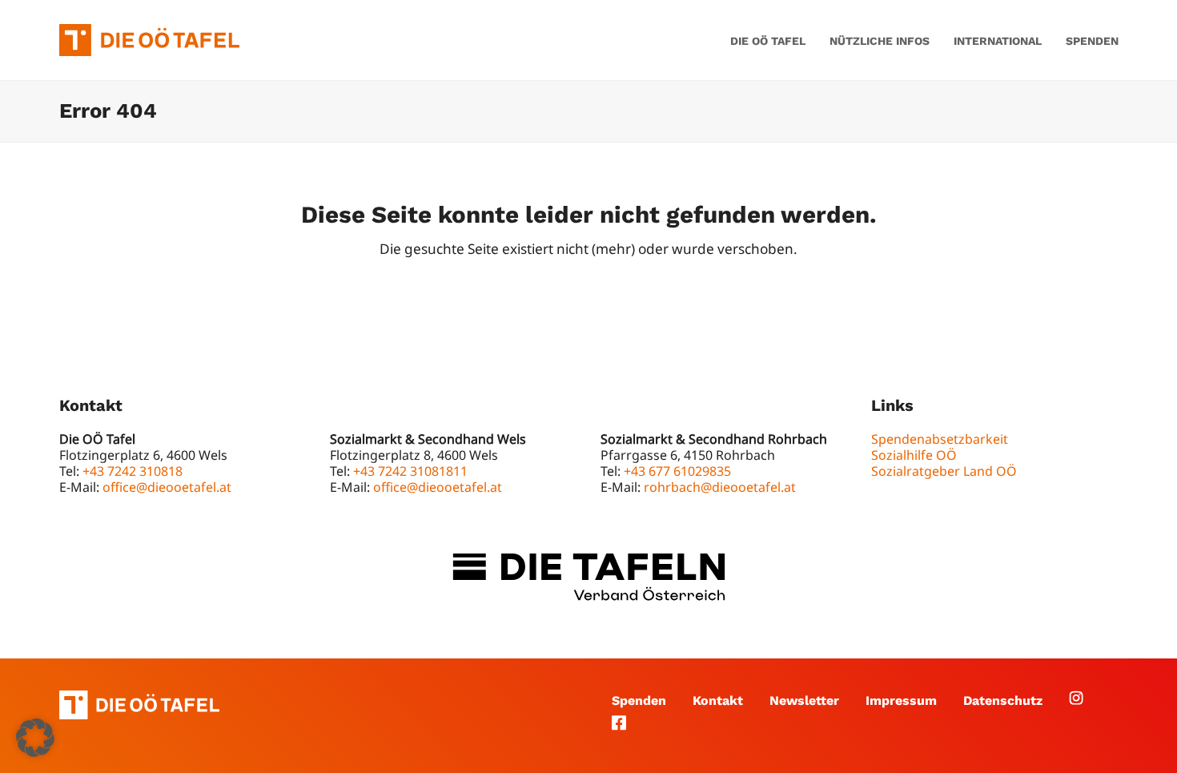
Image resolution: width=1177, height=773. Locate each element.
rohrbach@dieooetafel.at (720, 487)
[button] (35, 738)
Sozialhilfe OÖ (914, 455)
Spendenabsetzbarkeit (939, 439)
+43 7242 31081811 (410, 471)
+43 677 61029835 (677, 471)
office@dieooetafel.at (166, 487)
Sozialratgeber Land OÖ (944, 471)
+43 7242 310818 (132, 471)
